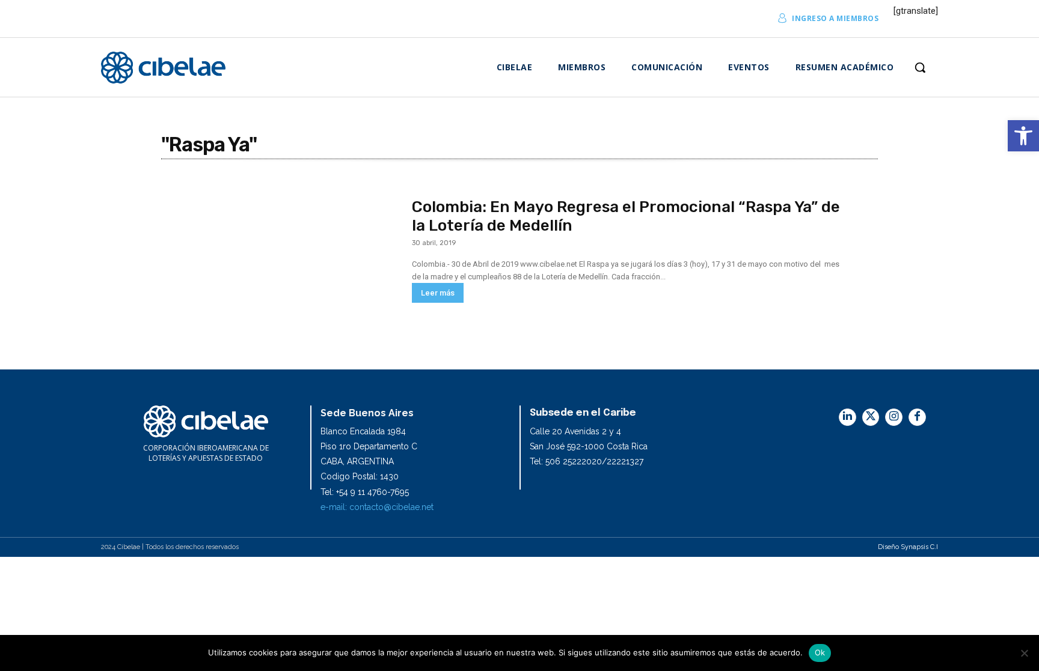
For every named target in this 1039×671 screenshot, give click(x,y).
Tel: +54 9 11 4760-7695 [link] (364, 492)
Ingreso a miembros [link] (835, 18)
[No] (1024, 653)
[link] (1023, 135)
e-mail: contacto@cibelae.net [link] (377, 507)
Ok (820, 652)
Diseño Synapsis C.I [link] (908, 547)
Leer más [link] (438, 292)
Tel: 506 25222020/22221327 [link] (586, 461)
